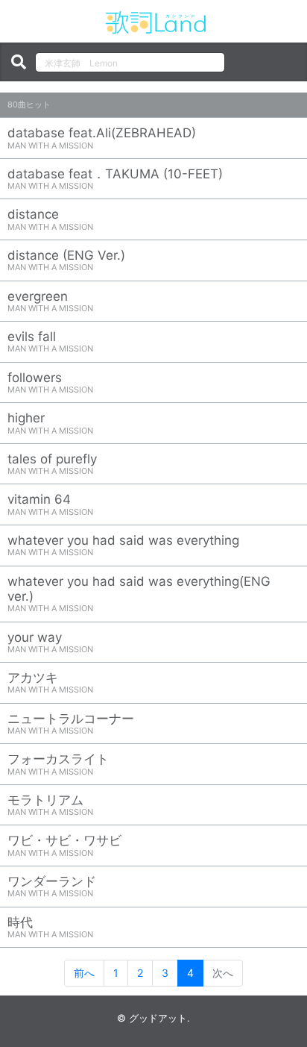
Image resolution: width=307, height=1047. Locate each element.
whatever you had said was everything (123, 545)
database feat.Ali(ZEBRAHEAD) (101, 137)
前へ (84, 972)
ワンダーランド (51, 886)
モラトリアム (50, 805)
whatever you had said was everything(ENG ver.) (138, 594)
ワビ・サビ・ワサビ (64, 845)
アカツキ (50, 682)
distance (50, 219)
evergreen (50, 301)
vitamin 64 (50, 504)
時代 (50, 927)
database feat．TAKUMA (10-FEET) (115, 178)
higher (50, 422)
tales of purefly (52, 463)
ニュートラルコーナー (70, 723)
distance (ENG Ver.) (66, 260)
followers (50, 382)
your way (50, 642)
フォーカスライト (58, 763)
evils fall (50, 341)
